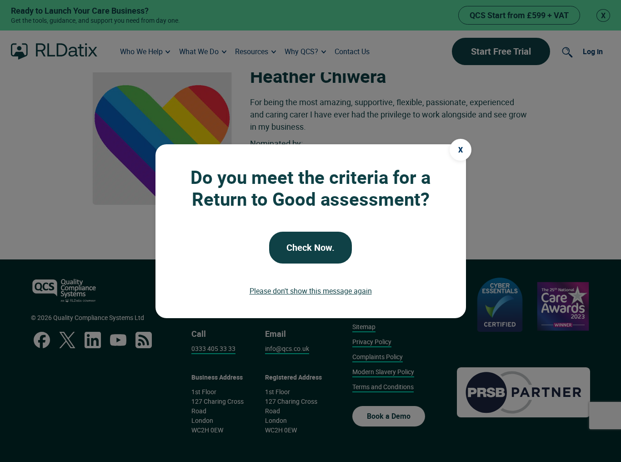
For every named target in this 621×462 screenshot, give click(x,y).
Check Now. (310, 247)
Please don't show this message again (311, 291)
